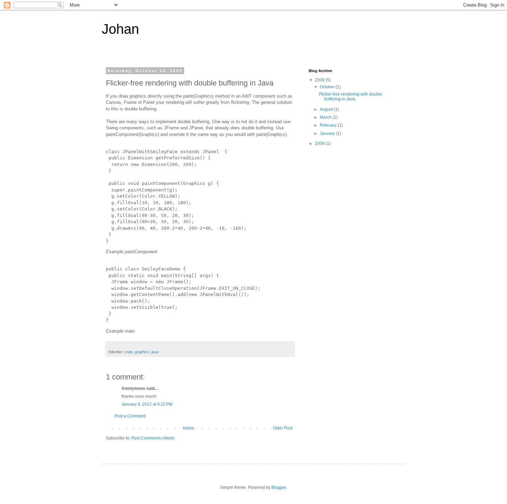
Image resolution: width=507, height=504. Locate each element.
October (328, 87)
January (328, 133)
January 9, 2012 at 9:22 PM (146, 404)
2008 (320, 143)
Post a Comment (130, 416)
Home (188, 428)
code (129, 352)
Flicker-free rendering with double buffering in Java (350, 96)
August (327, 109)
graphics (142, 352)
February (329, 125)
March (326, 117)
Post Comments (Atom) (153, 438)
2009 (320, 80)
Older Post (282, 428)
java (154, 352)
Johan (120, 29)
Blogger (278, 487)
